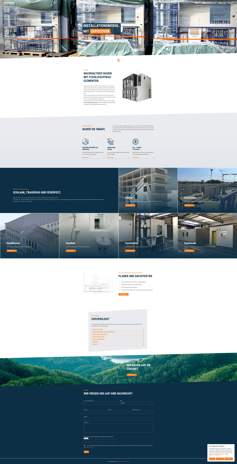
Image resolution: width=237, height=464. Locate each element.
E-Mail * (110, 409)
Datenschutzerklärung (216, 455)
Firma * (85, 409)
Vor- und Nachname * (89, 400)
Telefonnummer (136, 409)
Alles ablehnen (220, 458)
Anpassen (212, 458)
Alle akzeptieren (229, 458)
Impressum (224, 454)
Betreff (85, 416)
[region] (221, 453)
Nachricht (86, 422)
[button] (93, 157)
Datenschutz (126, 461)
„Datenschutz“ (90, 447)
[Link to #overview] (118, 60)
